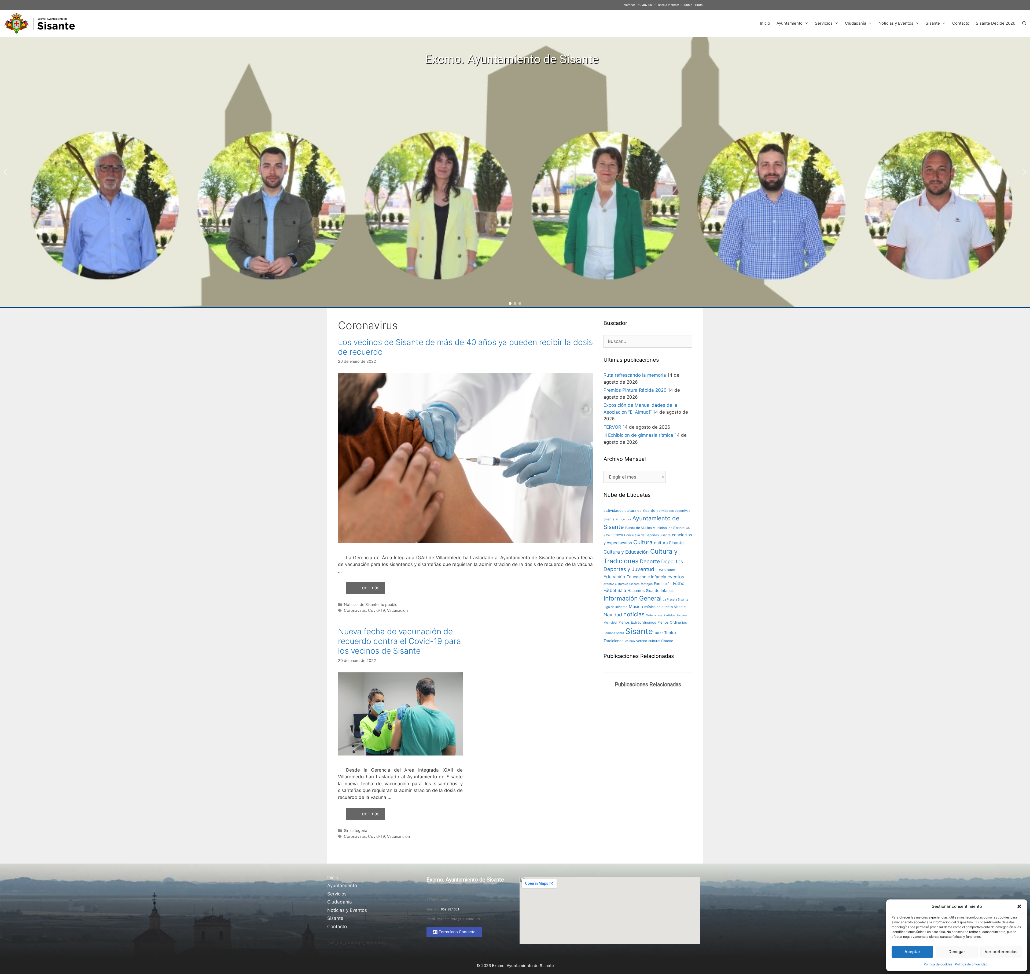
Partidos (669, 615)
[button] (1019, 906)
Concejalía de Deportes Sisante (647, 535)
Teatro (670, 632)
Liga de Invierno (615, 607)
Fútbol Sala (615, 590)
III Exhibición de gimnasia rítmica (638, 435)
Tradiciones (613, 641)
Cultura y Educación (626, 552)
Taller (658, 633)
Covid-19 (376, 610)
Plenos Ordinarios (672, 622)
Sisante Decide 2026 (995, 23)
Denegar (956, 951)
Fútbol (679, 583)
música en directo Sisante (665, 607)
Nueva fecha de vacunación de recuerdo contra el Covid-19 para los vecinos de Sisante (399, 641)
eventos (676, 576)
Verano (630, 641)
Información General (632, 598)
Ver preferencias (1001, 951)
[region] (515, 172)
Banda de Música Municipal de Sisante (655, 528)
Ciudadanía (855, 23)
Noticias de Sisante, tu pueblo (371, 604)
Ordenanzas (654, 615)
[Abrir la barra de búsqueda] (1024, 23)
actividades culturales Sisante (629, 510)
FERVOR (612, 427)
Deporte (650, 561)
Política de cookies (938, 964)
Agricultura (623, 519)
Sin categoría (355, 830)
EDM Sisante (665, 570)
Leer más (369, 587)
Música (636, 606)
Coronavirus (355, 610)
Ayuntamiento (790, 23)
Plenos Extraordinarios (637, 622)
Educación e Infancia (646, 576)
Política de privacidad (971, 964)
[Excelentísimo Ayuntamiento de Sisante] (41, 23)
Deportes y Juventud (629, 569)
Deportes (672, 561)
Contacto (960, 23)
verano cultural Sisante (654, 641)
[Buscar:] (648, 341)
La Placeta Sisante (675, 599)
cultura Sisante (669, 542)
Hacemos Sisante (643, 590)
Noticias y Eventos (895, 23)
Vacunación (397, 610)
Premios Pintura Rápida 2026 (635, 390)
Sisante (933, 23)
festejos (647, 584)
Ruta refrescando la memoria (635, 375)
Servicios (824, 23)
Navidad (613, 614)
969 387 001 (644, 5)
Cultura (643, 542)
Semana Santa (614, 633)
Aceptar (912, 951)
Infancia (668, 590)
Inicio (765, 23)
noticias (634, 614)
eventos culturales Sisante (621, 584)
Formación (663, 584)
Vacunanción (398, 836)
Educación (614, 576)
